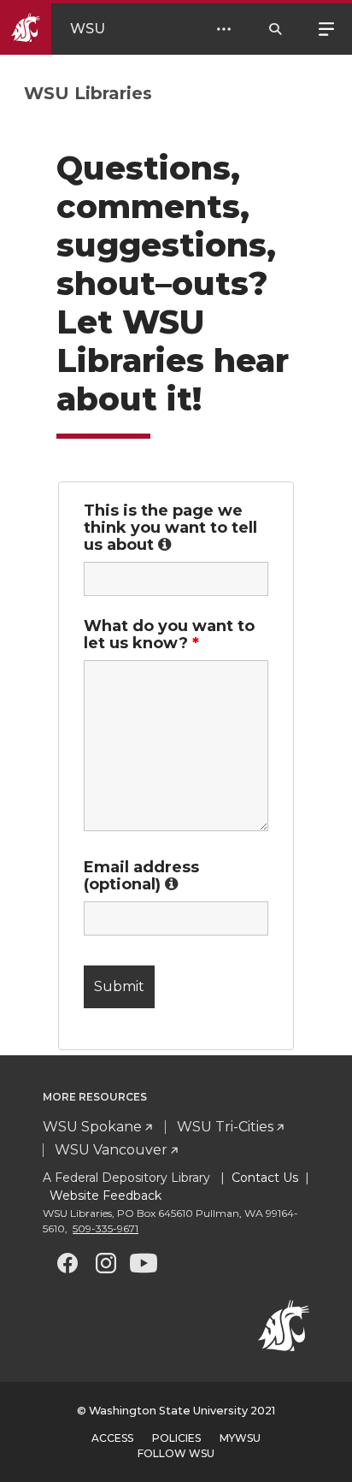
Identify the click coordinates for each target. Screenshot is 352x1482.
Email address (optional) (176, 876)
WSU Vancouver (111, 1150)
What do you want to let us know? (169, 634)
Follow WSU (176, 1453)
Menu (326, 27)
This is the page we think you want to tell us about (176, 527)
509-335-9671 (105, 1228)
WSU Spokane (92, 1127)
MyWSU (240, 1438)
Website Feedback (103, 1195)
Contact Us (265, 1177)
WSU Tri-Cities (225, 1127)
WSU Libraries (88, 93)
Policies (176, 1438)
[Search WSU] (275, 29)
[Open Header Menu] (223, 29)
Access (112, 1438)
